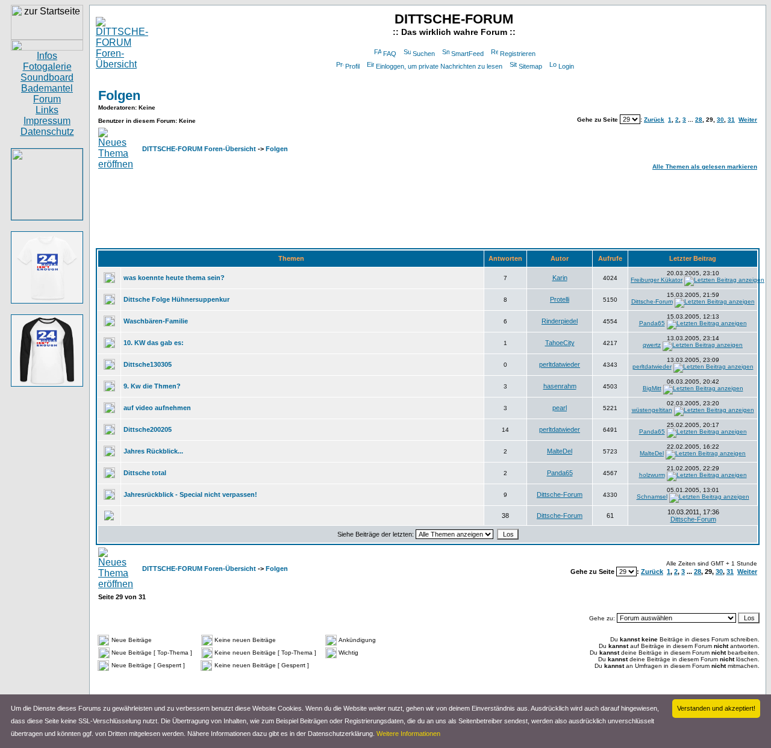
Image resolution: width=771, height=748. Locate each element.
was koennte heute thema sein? (174, 277)
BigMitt (652, 388)
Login (566, 66)
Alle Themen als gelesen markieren (704, 166)
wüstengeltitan (652, 410)
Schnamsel (652, 496)
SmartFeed (467, 53)
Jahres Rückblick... (153, 451)
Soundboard (46, 77)
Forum (47, 99)
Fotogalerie (47, 66)
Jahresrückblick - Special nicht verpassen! (190, 494)
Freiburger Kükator (656, 279)
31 (731, 119)
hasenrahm (559, 386)
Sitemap (530, 66)
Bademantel (47, 88)
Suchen (424, 53)
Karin (559, 277)
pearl (559, 407)
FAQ (389, 53)
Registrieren (517, 53)
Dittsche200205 (147, 429)
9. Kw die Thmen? (152, 386)
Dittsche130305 (147, 364)
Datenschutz (47, 131)
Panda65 (652, 323)
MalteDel (559, 451)
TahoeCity (560, 342)
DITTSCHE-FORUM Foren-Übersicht (199, 148)
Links (47, 110)
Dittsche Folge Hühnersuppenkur (176, 299)
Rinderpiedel (560, 321)
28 (698, 119)
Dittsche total (144, 472)
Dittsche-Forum (652, 301)
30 (720, 119)
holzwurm (652, 475)
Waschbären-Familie (155, 321)
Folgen (119, 95)
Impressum (46, 121)
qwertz (652, 344)
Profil (352, 66)
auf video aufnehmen (157, 407)
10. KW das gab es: (153, 342)
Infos (47, 56)
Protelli (559, 299)
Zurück (654, 119)
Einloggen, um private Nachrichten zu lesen (439, 66)
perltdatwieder (559, 364)
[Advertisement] (427, 210)
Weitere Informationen (408, 733)
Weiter (747, 119)
